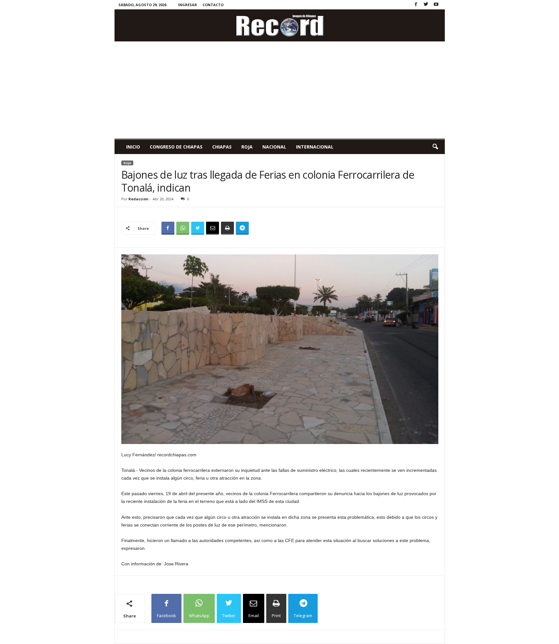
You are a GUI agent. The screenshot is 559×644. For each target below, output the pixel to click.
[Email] (212, 228)
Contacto (213, 4)
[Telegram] (242, 228)
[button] (435, 147)
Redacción (138, 198)
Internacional (315, 147)
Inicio (133, 147)
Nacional (274, 147)
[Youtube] (436, 4)
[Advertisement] (280, 90)
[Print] (227, 228)
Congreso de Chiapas (176, 147)
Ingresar (187, 4)
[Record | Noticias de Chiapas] (280, 25)
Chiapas (222, 147)
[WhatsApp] (182, 228)
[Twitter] (426, 4)
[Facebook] (416, 4)
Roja (247, 147)
